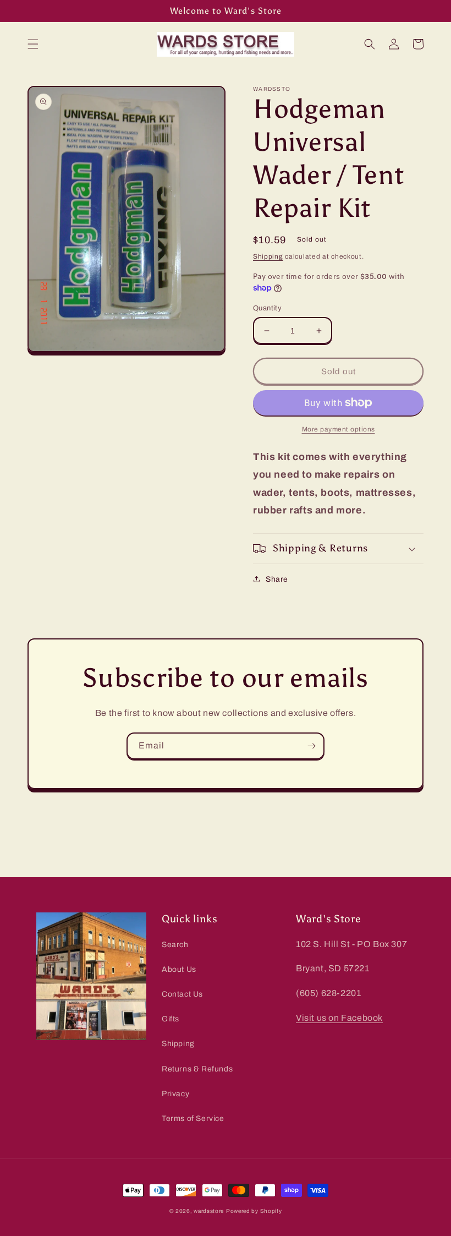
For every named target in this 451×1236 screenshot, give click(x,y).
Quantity (267, 308)
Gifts (170, 1019)
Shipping (268, 256)
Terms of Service (193, 1118)
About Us (179, 969)
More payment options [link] (338, 429)
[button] (33, 44)
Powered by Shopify (254, 1211)
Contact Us (182, 994)
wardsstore (209, 1211)
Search (175, 944)
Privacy (175, 1094)
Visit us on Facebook (339, 1017)
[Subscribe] (311, 745)
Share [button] (277, 579)
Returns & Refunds (197, 1069)
